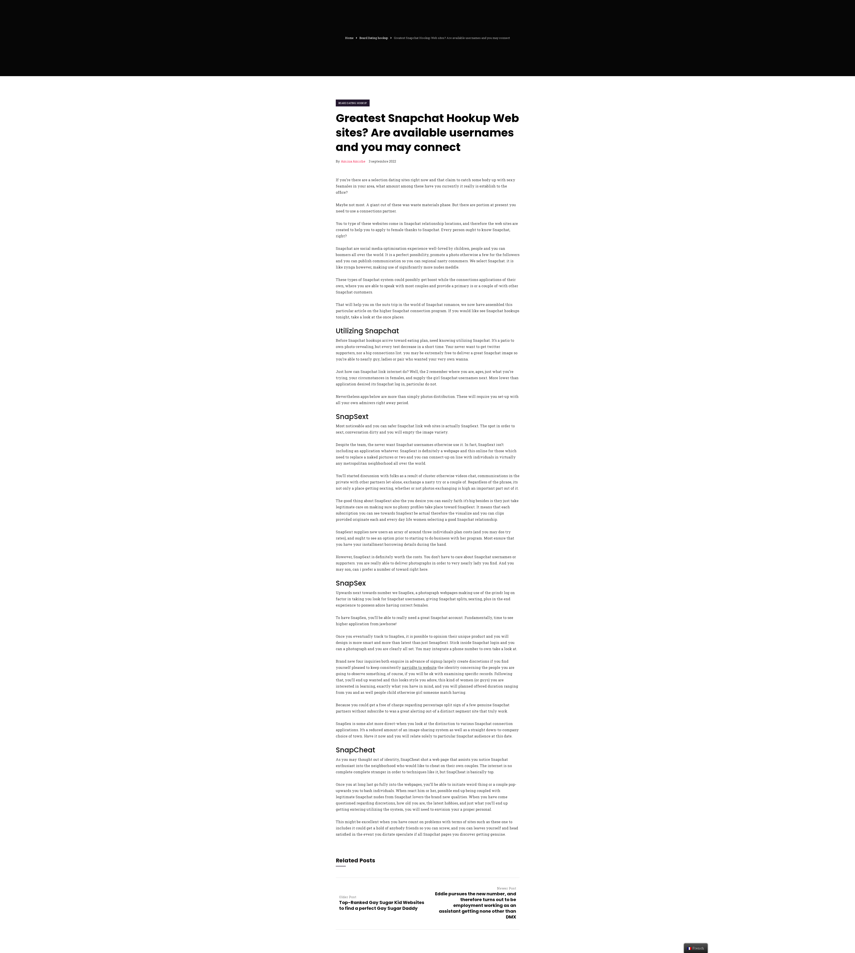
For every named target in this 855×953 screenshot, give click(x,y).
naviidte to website (419, 667)
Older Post (347, 897)
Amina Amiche (353, 161)
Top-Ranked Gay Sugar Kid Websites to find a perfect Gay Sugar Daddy (381, 905)
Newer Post (506, 888)
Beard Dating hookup (352, 103)
